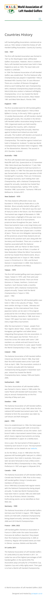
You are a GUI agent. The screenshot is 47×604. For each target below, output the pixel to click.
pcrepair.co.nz (36, 593)
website (34, 448)
